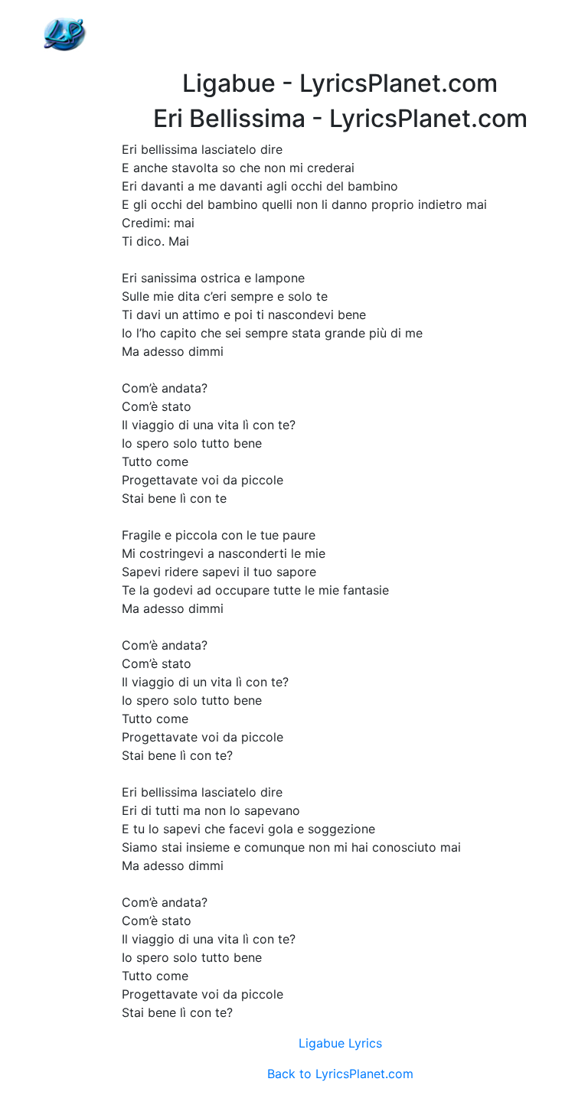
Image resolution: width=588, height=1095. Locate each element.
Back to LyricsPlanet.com (340, 1073)
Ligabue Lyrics (340, 1043)
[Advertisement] (340, 34)
